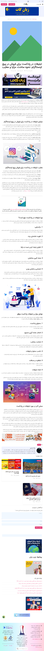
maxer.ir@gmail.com (36, 639)
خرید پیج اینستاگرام (24, 101)
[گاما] (22, 85)
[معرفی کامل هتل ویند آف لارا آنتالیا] (32, 466)
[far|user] (28, 1)
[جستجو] (40, 1)
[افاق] (22, 98)
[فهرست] (42, 1)
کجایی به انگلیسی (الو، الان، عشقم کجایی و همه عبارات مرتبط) (30, 583)
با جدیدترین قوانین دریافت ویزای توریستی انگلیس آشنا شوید (33, 498)
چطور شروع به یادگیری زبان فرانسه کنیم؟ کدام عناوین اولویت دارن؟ (29, 593)
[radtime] (22, 440)
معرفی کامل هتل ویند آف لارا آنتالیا (33, 476)
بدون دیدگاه (13, 70)
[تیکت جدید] (3, 616)
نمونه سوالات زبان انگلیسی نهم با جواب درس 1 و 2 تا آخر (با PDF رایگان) (28, 588)
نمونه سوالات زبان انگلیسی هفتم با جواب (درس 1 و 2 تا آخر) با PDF (29, 581)
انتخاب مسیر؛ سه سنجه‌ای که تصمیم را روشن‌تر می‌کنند (31, 585)
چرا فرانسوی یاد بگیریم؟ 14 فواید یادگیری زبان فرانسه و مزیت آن (29, 590)
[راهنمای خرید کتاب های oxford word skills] (11, 464)
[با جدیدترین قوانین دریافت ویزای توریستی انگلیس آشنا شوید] (32, 489)
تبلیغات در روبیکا (27, 191)
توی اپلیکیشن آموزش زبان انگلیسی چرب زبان (19, 209)
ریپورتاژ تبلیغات (34, 19)
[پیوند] (26, 4)
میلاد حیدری (32, 448)
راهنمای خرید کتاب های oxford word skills (12, 472)
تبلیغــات (10, 645)
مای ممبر (41, 409)
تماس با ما (5, 645)
